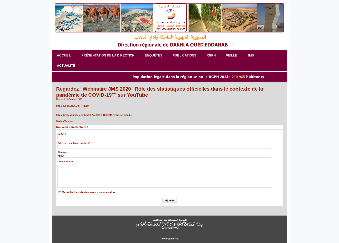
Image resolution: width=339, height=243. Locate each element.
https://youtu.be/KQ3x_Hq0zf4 (72, 106)
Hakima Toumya (64, 121)
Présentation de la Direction (108, 55)
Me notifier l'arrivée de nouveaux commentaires (88, 192)
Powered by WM (170, 228)
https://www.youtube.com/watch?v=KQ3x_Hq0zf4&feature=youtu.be (94, 115)
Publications (184, 55)
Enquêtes (153, 55)
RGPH (211, 55)
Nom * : (61, 134)
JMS (250, 55)
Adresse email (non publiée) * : (74, 143)
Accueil (64, 55)
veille (231, 55)
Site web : (62, 152)
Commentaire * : (66, 161)
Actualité (66, 65)
